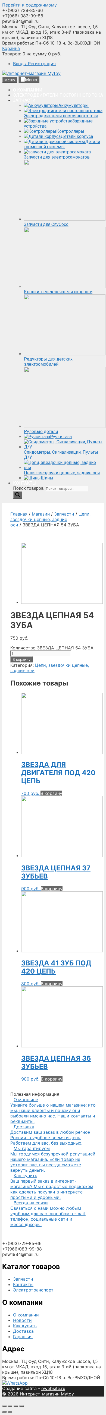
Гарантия (23, 1336)
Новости (22, 1320)
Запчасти (64, 514)
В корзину (21, 659)
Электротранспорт (33, 1290)
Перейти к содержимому (29, 5)
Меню (31, 79)
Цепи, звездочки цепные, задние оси (50, 519)
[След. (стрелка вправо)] (10, 1412)
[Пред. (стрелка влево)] (4, 1412)
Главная (18, 514)
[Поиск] (17, 495)
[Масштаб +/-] (21, 1406)
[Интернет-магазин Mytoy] (31, 73)
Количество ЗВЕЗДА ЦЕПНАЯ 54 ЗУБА (51, 647)
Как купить (25, 1325)
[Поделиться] (10, 1406)
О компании (26, 1315)
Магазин (41, 514)
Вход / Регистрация (34, 63)
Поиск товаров (29, 488)
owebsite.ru (53, 1388)
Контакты (23, 1284)
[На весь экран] (16, 1406)
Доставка (23, 1331)
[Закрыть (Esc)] (4, 1406)
